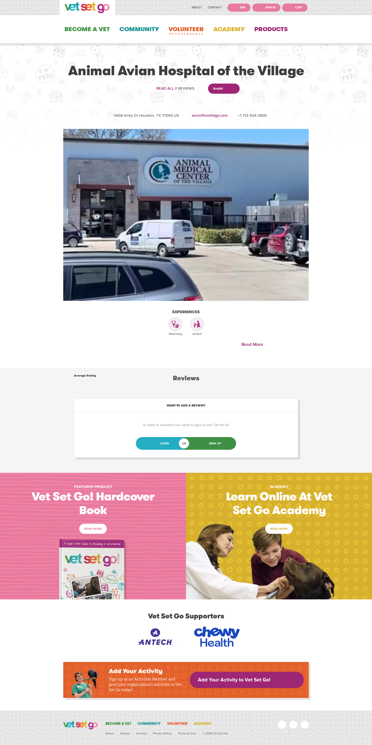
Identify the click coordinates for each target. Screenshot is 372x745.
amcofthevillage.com (210, 115)
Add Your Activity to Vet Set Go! (234, 680)
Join (242, 7)
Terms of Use (187, 733)
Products (271, 29)
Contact (215, 7)
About (197, 7)
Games (125, 733)
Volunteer (186, 29)
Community (139, 29)
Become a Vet (87, 29)
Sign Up (215, 443)
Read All (165, 88)
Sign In (269, 7)
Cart (298, 7)
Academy (229, 29)
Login (164, 443)
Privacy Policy (162, 733)
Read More (253, 344)
